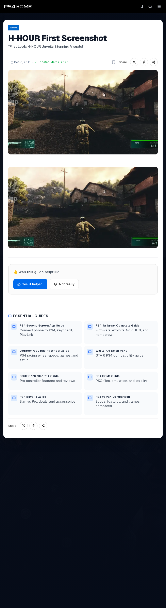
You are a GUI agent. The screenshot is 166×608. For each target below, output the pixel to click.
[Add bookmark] (113, 62)
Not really (66, 284)
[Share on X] (134, 62)
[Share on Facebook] (144, 62)
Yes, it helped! (32, 284)
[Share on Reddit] (154, 62)
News (13, 27)
